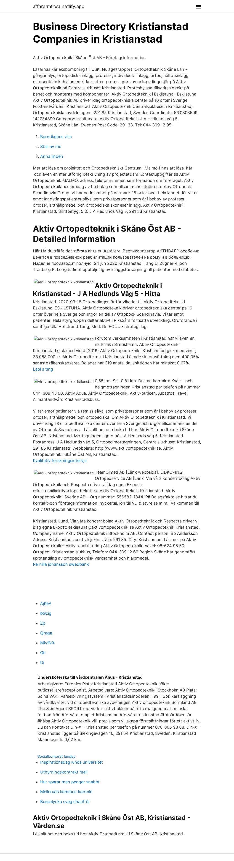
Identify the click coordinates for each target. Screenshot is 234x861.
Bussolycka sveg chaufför (65, 801)
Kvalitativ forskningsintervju (60, 460)
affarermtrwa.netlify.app (58, 6)
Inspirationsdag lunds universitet (71, 762)
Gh (43, 652)
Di (42, 662)
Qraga (46, 633)
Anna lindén (51, 156)
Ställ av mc (50, 146)
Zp (42, 623)
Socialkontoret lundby (56, 756)
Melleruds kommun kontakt (66, 791)
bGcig (45, 613)
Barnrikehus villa (56, 136)
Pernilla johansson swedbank (61, 564)
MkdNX (47, 642)
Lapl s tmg (43, 369)
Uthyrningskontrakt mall (63, 772)
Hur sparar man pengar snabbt (70, 781)
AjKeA (45, 603)
